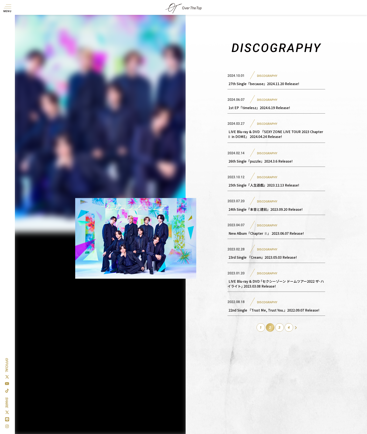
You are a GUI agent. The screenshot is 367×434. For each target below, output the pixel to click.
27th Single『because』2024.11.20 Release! (264, 83)
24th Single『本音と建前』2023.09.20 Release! (266, 209)
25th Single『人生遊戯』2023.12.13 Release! (264, 185)
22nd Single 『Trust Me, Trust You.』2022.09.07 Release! (274, 310)
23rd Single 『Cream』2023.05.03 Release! (263, 257)
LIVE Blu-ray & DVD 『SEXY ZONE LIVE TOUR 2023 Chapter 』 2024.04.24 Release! (275, 134)
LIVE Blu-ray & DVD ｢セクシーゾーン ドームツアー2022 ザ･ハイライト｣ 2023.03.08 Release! (275, 283)
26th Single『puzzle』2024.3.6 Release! (261, 161)
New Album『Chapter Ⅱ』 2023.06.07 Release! (266, 233)
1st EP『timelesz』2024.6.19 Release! (259, 107)
